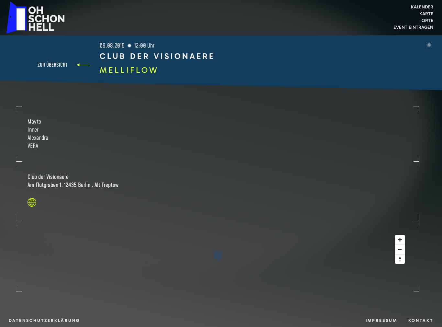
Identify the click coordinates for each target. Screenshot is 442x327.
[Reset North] (400, 259)
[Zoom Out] (400, 249)
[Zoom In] (400, 240)
